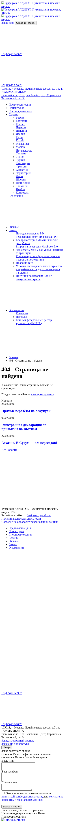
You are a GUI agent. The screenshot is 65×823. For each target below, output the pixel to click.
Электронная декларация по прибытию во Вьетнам (23, 427)
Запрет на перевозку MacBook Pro (37, 246)
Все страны (16, 195)
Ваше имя (7, 760)
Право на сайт (24, 262)
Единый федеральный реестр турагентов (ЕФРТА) (34, 321)
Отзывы (14, 226)
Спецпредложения (20, 111)
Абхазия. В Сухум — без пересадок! (29, 443)
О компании (16, 310)
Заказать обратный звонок (17, 740)
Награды (21, 316)
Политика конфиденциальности (21, 518)
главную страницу (42, 394)
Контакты (22, 313)
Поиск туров (16, 107)
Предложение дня (20, 104)
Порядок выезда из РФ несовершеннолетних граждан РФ (37, 235)
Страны (13, 114)
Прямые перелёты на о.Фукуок (26, 411)
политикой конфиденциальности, (22, 796)
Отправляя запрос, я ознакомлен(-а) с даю (32, 796)
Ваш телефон (9, 771)
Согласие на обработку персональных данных (29, 521)
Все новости (9, 449)
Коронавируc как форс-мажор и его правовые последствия (38, 258)
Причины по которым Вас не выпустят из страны (34, 277)
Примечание (9, 782)
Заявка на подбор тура (15, 743)
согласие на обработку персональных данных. (32, 798)
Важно (13, 230)
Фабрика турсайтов (39, 515)
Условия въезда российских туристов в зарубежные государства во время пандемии (39, 269)
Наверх (7, 747)
